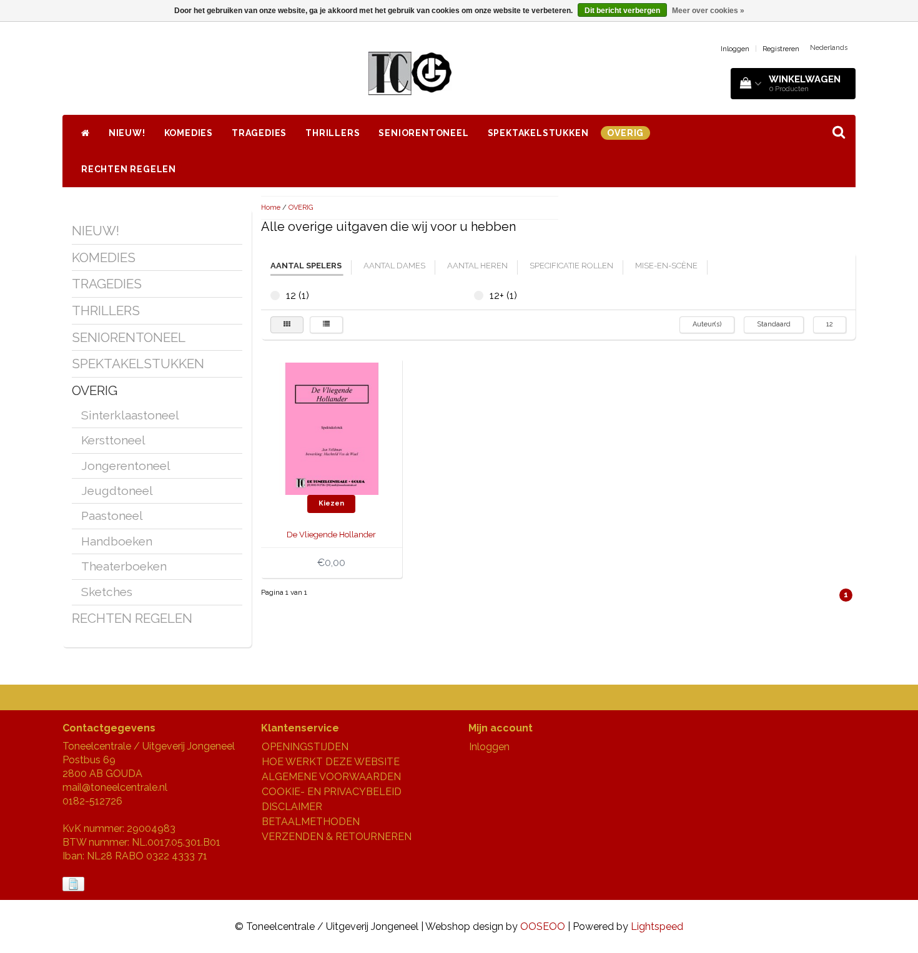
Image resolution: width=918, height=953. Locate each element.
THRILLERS (332, 133)
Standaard (774, 324)
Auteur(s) (707, 324)
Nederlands (828, 48)
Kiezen (331, 503)
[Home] (85, 133)
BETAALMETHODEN (311, 822)
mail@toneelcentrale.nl (114, 787)
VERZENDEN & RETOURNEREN (337, 837)
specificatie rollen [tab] (571, 265)
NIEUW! (127, 133)
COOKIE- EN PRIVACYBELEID (332, 792)
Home (270, 207)
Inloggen (735, 49)
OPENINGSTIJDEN (305, 747)
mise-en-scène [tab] (666, 265)
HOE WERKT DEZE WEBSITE (331, 762)
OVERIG (625, 133)
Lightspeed (657, 926)
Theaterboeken (124, 566)
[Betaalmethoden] (74, 885)
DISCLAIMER (292, 807)
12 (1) (275, 295)
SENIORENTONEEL (423, 133)
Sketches (106, 592)
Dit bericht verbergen (622, 10)
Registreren (781, 49)
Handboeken (116, 541)
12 (829, 324)
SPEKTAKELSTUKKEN (538, 133)
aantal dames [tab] (394, 265)
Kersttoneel (113, 440)
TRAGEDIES (259, 133)
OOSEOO (542, 926)
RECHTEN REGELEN (128, 169)
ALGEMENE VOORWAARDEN (331, 777)
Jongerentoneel (125, 465)
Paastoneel (112, 515)
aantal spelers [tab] (306, 265)
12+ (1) (478, 295)
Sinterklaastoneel (130, 415)
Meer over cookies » (708, 10)
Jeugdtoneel (117, 490)
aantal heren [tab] (477, 265)
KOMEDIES (188, 133)
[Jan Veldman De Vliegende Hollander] (331, 428)
